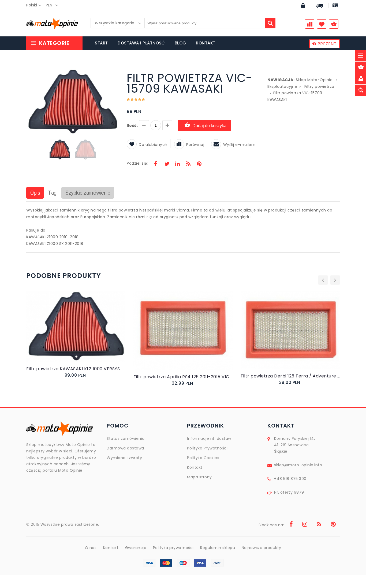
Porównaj (195, 144)
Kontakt (195, 467)
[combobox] (35, 5)
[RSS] (188, 164)
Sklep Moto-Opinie (314, 79)
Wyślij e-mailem (239, 144)
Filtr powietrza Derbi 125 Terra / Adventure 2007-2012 (290, 376)
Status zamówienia (126, 438)
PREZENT (326, 44)
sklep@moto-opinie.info (298, 465)
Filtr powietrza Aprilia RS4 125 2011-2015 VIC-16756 (183, 377)
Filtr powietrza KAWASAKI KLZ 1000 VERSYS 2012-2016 (75, 369)
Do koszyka (71, 332)
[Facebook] (155, 164)
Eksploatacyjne (282, 86)
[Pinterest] (199, 164)
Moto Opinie (70, 470)
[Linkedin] (177, 164)
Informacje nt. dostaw (209, 438)
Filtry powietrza (319, 86)
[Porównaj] (88, 331)
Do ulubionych (153, 144)
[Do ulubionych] (82, 331)
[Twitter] (166, 164)
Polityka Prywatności (207, 448)
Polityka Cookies (203, 457)
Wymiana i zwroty (124, 457)
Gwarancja (136, 547)
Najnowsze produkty (261, 547)
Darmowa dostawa (125, 448)
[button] (114, 73)
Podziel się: (137, 163)
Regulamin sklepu (217, 547)
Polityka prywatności (173, 547)
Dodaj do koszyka (209, 125)
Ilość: (132, 125)
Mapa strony (199, 477)
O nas (91, 547)
